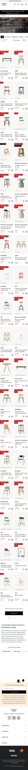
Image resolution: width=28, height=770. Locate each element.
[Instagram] (14, 718)
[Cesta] (22, 4)
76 (15, 618)
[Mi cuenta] (14, 4)
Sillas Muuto (17, 651)
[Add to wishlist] (9, 78)
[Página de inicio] (4, 4)
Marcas (21, 37)
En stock (7, 37)
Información (5, 725)
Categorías (15, 37)
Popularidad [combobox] (17, 40)
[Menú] (26, 4)
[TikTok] (18, 718)
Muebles (3, 15)
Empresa (4, 743)
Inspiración (5, 737)
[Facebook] (9, 718)
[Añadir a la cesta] (12, 78)
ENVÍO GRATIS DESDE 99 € (15, 0)
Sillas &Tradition (6, 651)
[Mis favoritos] (18, 4)
